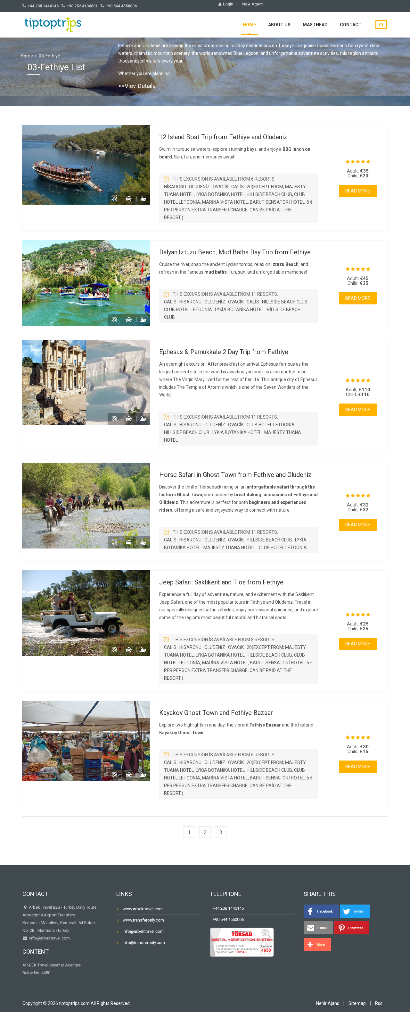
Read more (357, 190)
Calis (237, 186)
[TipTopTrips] (52, 24)
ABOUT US (279, 24)
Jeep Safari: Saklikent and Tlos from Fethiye (221, 582)
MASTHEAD (315, 24)
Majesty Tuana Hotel (229, 547)
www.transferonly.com (143, 920)
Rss (378, 1003)
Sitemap (357, 1003)
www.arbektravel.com (143, 908)
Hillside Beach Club (285, 301)
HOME (249, 24)
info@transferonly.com (144, 942)
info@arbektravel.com (49, 938)
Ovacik (220, 186)
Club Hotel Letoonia (188, 309)
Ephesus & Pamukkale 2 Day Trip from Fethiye (223, 352)
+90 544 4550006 (227, 919)
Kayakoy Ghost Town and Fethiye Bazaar (216, 713)
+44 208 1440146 (227, 908)
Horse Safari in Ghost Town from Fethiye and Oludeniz (235, 475)
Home (27, 55)
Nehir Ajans (327, 1003)
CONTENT (35, 951)
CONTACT (351, 24)
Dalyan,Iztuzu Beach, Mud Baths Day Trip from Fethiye (235, 252)
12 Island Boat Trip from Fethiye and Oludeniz (223, 137)
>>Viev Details (137, 85)
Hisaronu (175, 186)
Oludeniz (199, 186)
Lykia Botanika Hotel (239, 309)
